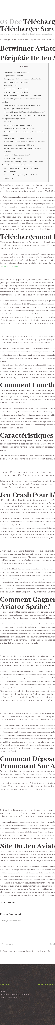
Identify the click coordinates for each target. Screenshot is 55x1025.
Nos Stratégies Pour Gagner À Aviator (18, 138)
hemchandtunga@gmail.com (41, 34)
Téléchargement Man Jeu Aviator (16, 72)
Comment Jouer (10, 171)
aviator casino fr (21, 34)
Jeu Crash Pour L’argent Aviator (16, 92)
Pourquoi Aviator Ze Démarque (16, 89)
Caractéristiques (10, 86)
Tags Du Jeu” (9, 178)
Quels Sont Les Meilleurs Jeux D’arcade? (19, 125)
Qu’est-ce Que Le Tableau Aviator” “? (17, 109)
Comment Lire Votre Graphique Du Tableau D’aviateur (24, 142)
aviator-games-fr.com (9, 266)
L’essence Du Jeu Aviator (13, 158)
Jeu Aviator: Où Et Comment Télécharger (19, 145)
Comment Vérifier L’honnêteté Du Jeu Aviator (21, 168)
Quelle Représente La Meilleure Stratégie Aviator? (22, 148)
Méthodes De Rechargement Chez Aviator (19, 129)
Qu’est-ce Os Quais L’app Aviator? (17, 155)
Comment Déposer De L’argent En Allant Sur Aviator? (24, 112)
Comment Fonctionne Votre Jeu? (16, 82)
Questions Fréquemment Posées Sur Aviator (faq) (22, 95)
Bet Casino (8, 152)
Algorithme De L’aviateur (13, 76)
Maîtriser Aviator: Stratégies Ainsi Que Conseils (22, 105)
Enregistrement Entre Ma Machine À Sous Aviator (23, 79)
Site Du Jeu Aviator (11, 122)
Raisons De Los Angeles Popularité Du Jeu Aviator (22, 175)
